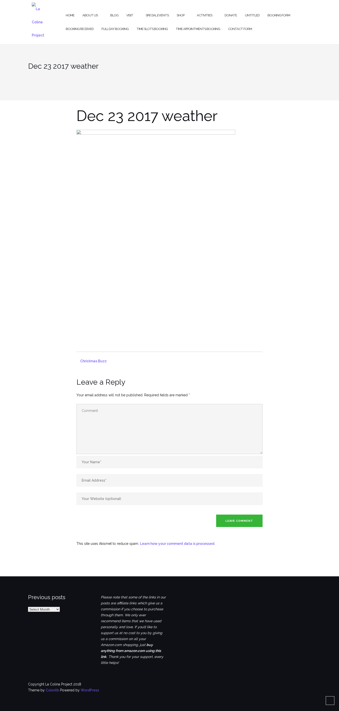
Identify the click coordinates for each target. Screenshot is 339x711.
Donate (231, 15)
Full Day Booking (115, 29)
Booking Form (279, 15)
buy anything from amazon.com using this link (131, 651)
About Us (90, 15)
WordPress (90, 690)
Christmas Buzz (93, 361)
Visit (129, 15)
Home (70, 15)
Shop (180, 15)
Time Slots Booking (152, 29)
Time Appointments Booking (198, 29)
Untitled (252, 15)
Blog (114, 15)
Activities (204, 15)
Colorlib (52, 690)
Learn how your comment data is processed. (177, 544)
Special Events (157, 15)
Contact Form (240, 29)
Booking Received (80, 29)
